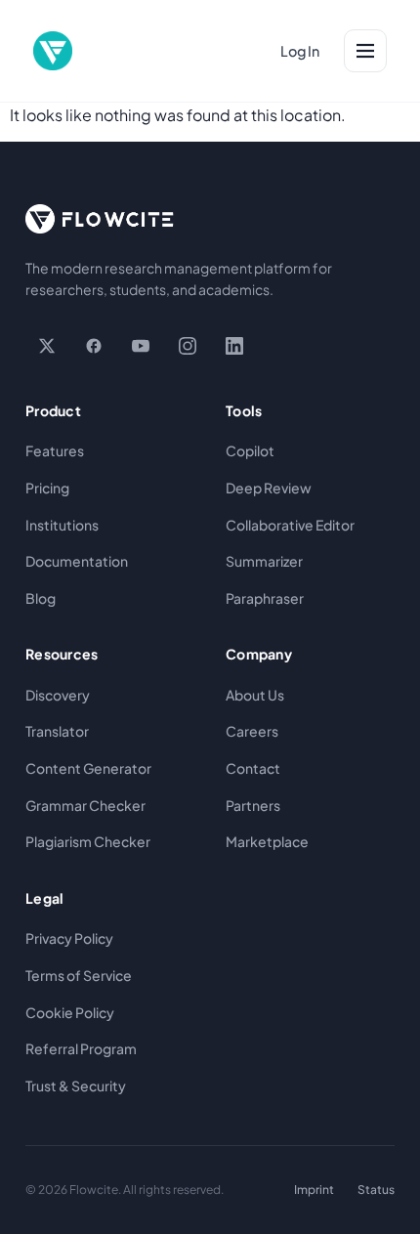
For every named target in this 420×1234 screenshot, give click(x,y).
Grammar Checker (85, 805)
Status (376, 1189)
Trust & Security (75, 1085)
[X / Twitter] (46, 345)
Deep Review (269, 487)
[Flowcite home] (52, 50)
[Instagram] (187, 345)
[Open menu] (365, 50)
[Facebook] (93, 345)
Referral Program (81, 1048)
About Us (255, 694)
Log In (299, 51)
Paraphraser (265, 598)
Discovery (57, 694)
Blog (40, 598)
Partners (253, 805)
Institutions (62, 524)
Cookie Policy (69, 1012)
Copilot (250, 450)
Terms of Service (78, 975)
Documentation (76, 561)
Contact (253, 768)
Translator (57, 731)
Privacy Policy (69, 938)
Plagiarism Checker (87, 841)
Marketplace (267, 841)
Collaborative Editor (290, 524)
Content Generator (88, 768)
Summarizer (264, 561)
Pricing (47, 487)
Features (54, 450)
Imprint (314, 1189)
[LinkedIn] (234, 345)
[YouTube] (140, 345)
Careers (252, 731)
